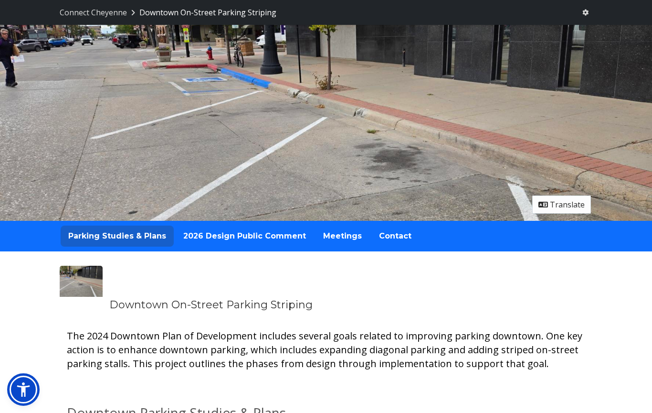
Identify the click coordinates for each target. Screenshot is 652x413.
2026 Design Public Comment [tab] (244, 235)
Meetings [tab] (342, 235)
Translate (566, 204)
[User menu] (585, 12)
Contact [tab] (395, 235)
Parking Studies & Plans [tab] (117, 235)
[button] (23, 389)
